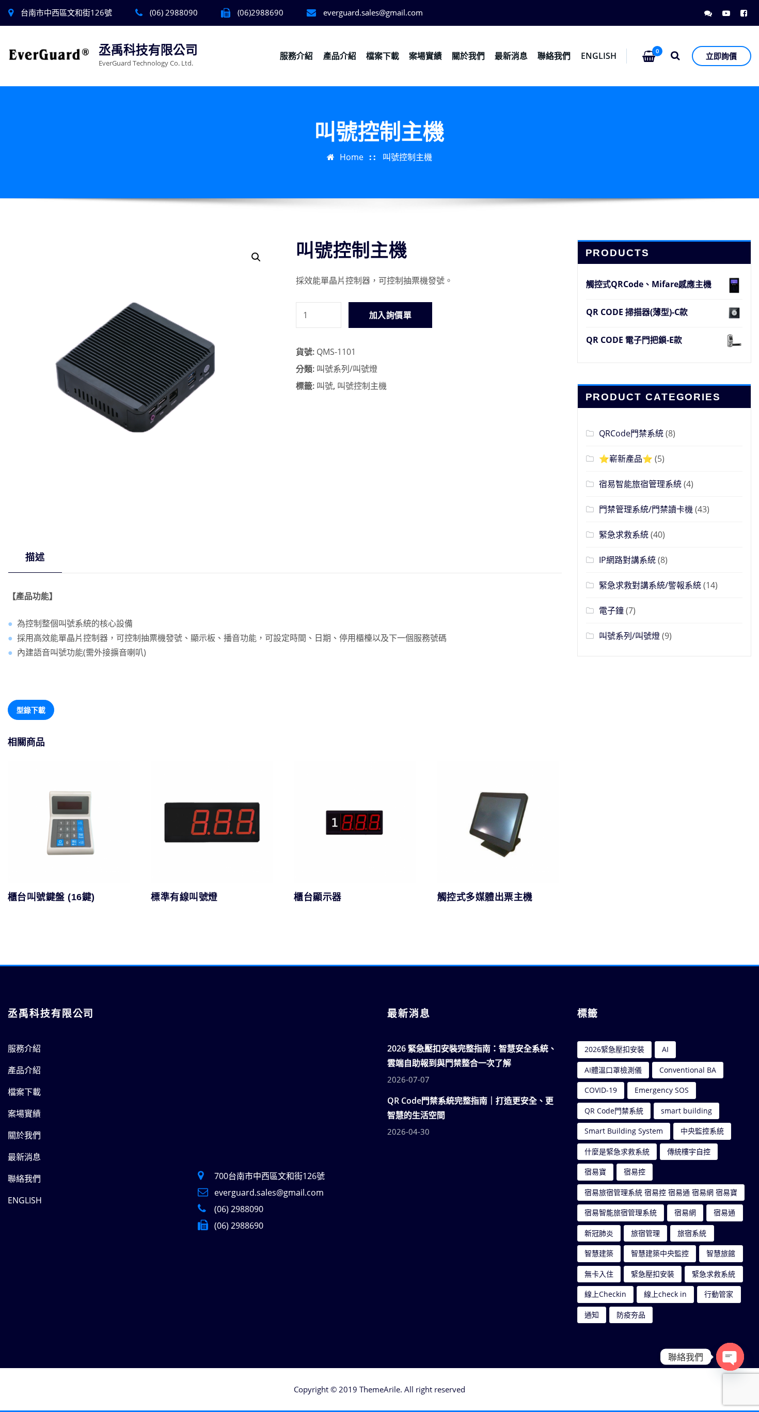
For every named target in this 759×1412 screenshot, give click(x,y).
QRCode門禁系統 (631, 433)
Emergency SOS (662, 1090)
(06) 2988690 (238, 1225)
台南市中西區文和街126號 (66, 12)
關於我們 (468, 55)
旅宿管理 (645, 1233)
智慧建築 (598, 1253)
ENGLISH (598, 55)
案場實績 (425, 55)
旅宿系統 (691, 1233)
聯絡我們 (554, 55)
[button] (256, 257)
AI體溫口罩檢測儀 (613, 1070)
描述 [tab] (34, 556)
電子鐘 (611, 610)
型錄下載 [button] (31, 710)
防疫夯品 (630, 1315)
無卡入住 (598, 1274)
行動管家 (718, 1294)
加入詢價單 (390, 315)
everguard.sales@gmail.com (373, 12)
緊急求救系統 (624, 534)
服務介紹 (296, 55)
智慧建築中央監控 (660, 1253)
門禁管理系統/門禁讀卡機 (646, 509)
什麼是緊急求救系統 (617, 1151)
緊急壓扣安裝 (652, 1274)
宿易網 (685, 1212)
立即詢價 (721, 56)
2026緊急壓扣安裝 (614, 1049)
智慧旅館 (720, 1253)
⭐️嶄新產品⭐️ (626, 458)
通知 (591, 1315)
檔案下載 (382, 55)
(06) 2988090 (238, 1209)
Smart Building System (623, 1131)
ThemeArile (379, 1389)
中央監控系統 (702, 1131)
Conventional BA (687, 1070)
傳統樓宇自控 (688, 1151)
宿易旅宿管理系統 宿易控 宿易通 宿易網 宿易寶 (660, 1192)
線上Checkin (605, 1294)
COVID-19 (600, 1090)
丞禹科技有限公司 (148, 50)
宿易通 (724, 1212)
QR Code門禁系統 (613, 1111)
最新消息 (511, 55)
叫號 (325, 385)
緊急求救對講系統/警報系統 (650, 585)
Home (351, 157)
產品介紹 (339, 55)
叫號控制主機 (407, 157)
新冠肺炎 (598, 1233)
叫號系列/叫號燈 (347, 368)
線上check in (665, 1294)
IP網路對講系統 (627, 560)
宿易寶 (595, 1171)
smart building (686, 1111)
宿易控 (634, 1171)
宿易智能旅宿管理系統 (640, 484)
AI (665, 1049)
